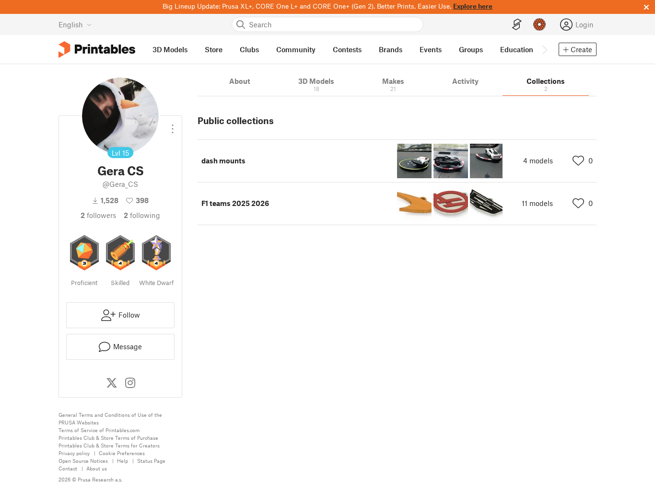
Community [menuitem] (296, 49)
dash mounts (223, 160)
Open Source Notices (83, 461)
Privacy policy (74, 453)
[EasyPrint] (517, 24)
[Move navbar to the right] (544, 49)
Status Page (151, 461)
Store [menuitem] (213, 49)
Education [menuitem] (516, 49)
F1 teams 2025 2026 (235, 203)
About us (96, 468)
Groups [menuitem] (471, 49)
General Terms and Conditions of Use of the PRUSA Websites (110, 418)
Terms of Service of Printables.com (99, 430)
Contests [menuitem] (347, 49)
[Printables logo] (96, 49)
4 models (538, 160)
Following (142, 215)
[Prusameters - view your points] (539, 24)
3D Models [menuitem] (169, 49)
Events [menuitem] (431, 49)
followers (98, 215)
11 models (537, 203)
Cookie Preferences (122, 453)
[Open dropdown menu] (172, 125)
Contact (67, 468)
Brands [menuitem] (390, 49)
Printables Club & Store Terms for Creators (109, 445)
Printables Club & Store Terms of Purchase (108, 438)
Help (122, 461)
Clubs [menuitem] (249, 49)
